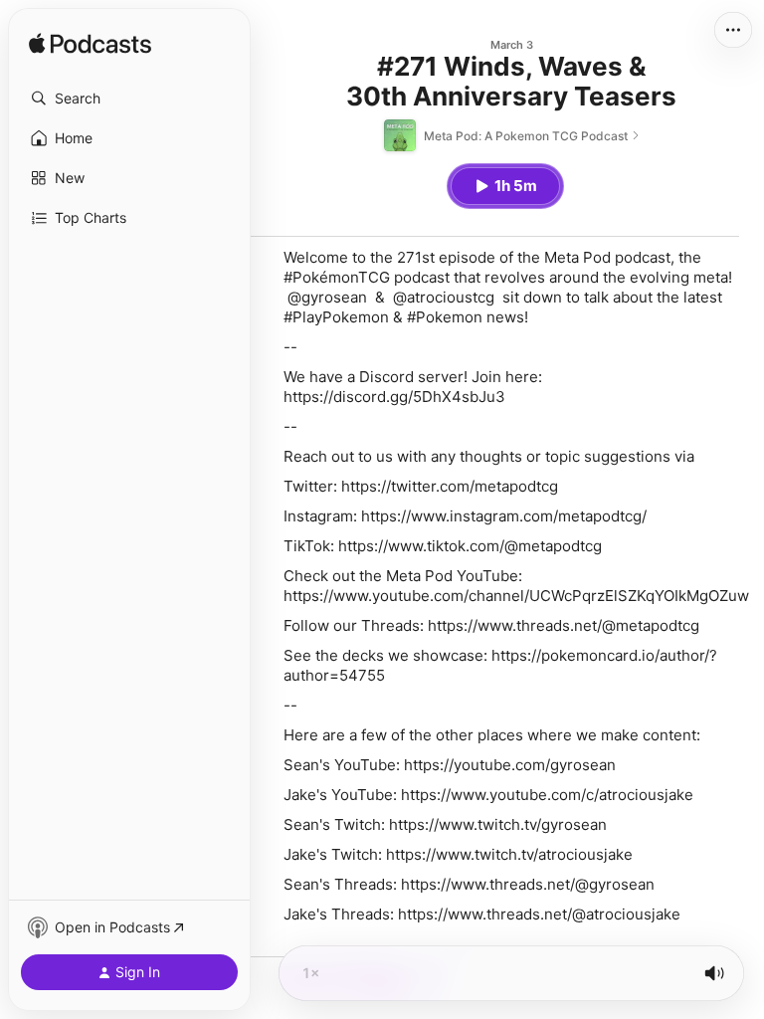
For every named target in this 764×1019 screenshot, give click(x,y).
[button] (129, 98)
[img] (90, 45)
